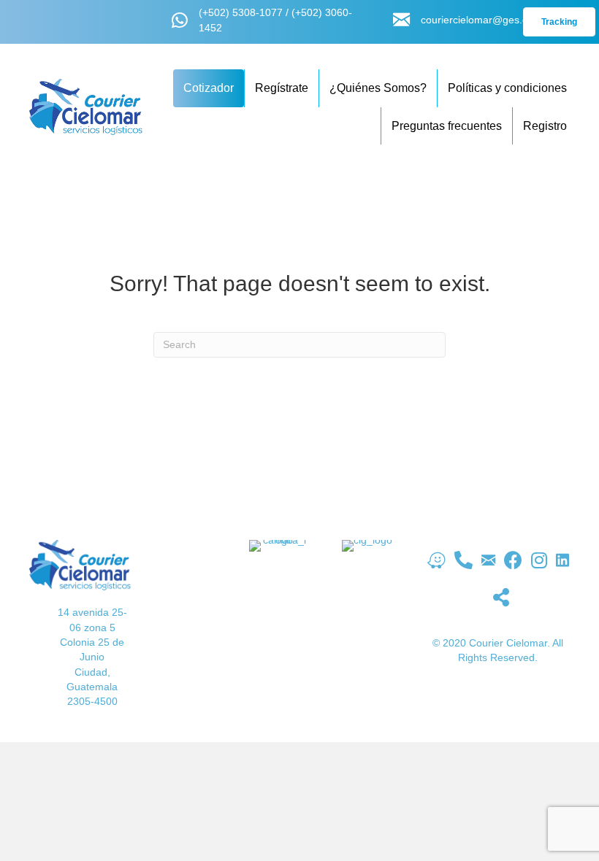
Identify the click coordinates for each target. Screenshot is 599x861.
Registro (545, 126)
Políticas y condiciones (507, 88)
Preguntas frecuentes (447, 126)
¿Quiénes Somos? (378, 88)
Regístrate (281, 88)
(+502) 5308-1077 (241, 12)
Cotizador (208, 88)
